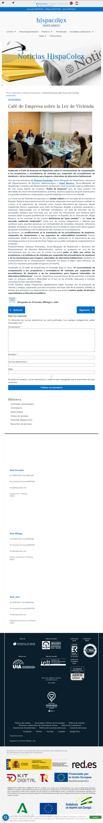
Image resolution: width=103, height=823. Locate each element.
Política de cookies (29, 820)
